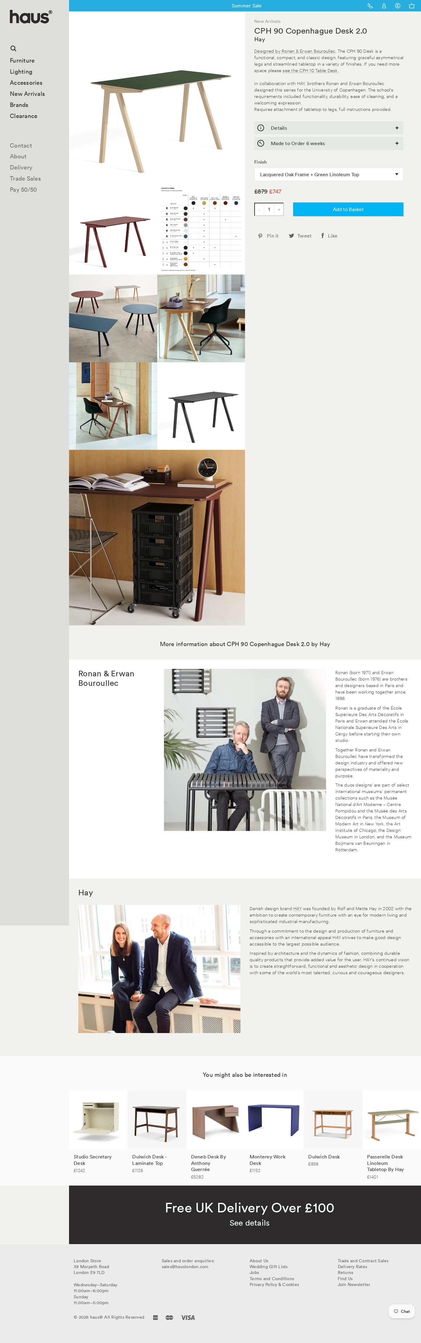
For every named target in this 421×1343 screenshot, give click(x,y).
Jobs (254, 1272)
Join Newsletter (354, 1284)
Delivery (21, 167)
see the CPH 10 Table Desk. (311, 70)
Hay (259, 39)
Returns (346, 1272)
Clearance (23, 116)
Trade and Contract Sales (363, 1261)
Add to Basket (348, 209)
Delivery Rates (352, 1266)
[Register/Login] (384, 5)
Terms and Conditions (272, 1278)
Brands (19, 104)
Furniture (22, 60)
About (18, 156)
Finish (260, 162)
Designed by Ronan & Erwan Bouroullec (294, 51)
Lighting (21, 71)
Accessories (26, 82)
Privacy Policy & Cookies (274, 1284)
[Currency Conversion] (398, 5)
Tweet (304, 236)
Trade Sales (25, 178)
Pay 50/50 (23, 189)
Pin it (273, 236)
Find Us (345, 1278)
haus (12, 31)
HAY (297, 908)
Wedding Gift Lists (269, 1266)
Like (332, 236)
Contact (21, 145)
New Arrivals (27, 93)
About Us (259, 1261)
